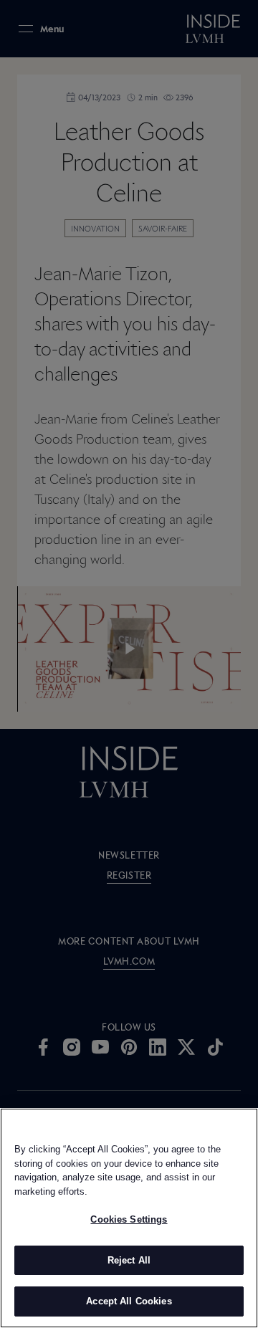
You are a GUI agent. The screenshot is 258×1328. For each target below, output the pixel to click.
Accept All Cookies (128, 1301)
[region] (129, 1218)
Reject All (129, 1260)
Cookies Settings (128, 1219)
